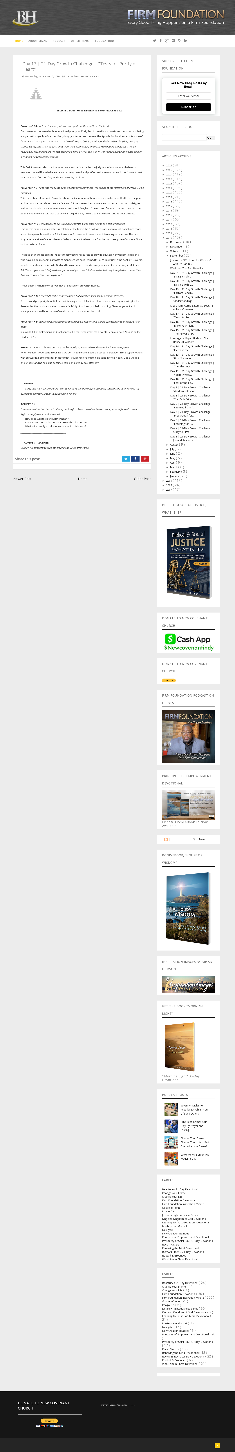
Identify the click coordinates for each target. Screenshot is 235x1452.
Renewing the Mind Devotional (180, 1248)
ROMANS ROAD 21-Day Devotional (183, 1252)
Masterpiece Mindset (174, 1226)
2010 (169, 237)
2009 (169, 480)
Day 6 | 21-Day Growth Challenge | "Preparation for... (191, 413)
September (177, 255)
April (173, 462)
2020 (169, 192)
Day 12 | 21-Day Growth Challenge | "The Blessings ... (192, 364)
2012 (169, 228)
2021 (169, 188)
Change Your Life (172, 1196)
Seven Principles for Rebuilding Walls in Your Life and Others (194, 1109)
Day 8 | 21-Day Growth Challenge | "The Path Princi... (191, 397)
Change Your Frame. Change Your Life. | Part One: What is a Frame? (194, 1142)
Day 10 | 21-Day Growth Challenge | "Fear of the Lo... (192, 381)
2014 (169, 219)
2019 (169, 197)
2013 (169, 224)
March (174, 467)
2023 (169, 179)
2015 (169, 215)
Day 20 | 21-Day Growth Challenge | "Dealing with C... (192, 282)
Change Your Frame (174, 1193)
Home (19, 40)
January (175, 476)
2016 (169, 210)
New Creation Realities (175, 1233)
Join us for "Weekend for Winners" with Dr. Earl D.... (190, 262)
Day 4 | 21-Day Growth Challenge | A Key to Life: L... (191, 430)
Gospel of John (171, 1207)
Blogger (131, 1405)
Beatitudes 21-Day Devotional (180, 1189)
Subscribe (188, 107)
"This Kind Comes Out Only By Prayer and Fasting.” (193, 1126)
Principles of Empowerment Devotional (185, 1237)
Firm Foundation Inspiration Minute (183, 1204)
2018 (169, 201)
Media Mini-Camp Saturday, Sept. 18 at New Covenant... (191, 307)
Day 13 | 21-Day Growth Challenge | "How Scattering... (192, 356)
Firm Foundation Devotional (179, 1200)
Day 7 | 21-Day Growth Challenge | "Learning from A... (191, 405)
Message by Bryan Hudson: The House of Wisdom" (189, 340)
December (176, 242)
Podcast (59, 40)
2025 (169, 170)
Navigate (167, 1230)
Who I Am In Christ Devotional (180, 1259)
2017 (169, 206)
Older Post (142, 478)
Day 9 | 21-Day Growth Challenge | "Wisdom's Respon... (191, 389)
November (176, 246)
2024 (169, 174)
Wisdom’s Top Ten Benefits (186, 268)
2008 (169, 485)
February (175, 471)
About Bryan (37, 40)
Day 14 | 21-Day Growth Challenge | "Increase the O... (192, 348)
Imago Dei (168, 1211)
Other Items (80, 40)
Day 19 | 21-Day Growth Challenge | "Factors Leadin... (192, 291)
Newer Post (22, 478)
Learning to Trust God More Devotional (185, 1222)
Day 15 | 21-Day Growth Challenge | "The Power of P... (192, 331)
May (173, 458)
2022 (169, 183)
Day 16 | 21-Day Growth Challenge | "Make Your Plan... (192, 323)
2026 (169, 165)
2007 (169, 489)
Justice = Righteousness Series (180, 1215)
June (173, 453)
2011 (169, 233)
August (174, 444)
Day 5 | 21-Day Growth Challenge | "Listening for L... (191, 422)
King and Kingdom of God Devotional (184, 1218)
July (172, 449)
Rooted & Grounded (174, 1255)
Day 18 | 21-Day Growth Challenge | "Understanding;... (192, 299)
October (175, 251)
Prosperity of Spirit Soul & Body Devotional (188, 1241)
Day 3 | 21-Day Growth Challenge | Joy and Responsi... (191, 438)
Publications (105, 40)
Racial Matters (170, 1244)
